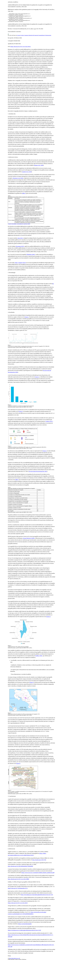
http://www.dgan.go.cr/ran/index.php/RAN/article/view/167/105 (37, 894)
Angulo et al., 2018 (27, 171)
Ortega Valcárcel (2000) (29, 538)
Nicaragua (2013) (20, 246)
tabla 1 (24, 193)
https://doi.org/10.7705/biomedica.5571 (18, 888)
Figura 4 (48, 616)
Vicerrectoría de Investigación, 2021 (38, 471)
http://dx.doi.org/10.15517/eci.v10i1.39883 (18, 879)
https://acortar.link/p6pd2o (25, 923)
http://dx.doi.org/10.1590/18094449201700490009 (20, 866)
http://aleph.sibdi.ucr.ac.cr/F (14, 958)
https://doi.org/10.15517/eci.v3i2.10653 (18, 903)
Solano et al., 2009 (38, 165)
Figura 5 (32, 682)
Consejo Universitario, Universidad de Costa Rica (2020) (19, 223)
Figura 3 (21, 411)
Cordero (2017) (49, 421)
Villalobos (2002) (30, 254)
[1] (53, 283)
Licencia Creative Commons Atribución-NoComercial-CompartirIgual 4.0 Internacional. (34, 35)
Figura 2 (37, 377)
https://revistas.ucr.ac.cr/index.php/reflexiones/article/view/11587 (24, 930)
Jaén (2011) (21, 238)
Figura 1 (27, 317)
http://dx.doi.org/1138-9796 (39, 860)
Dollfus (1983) (38, 655)
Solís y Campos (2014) (20, 262)
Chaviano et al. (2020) (17, 178)
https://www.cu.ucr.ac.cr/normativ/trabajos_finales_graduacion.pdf (37, 872)
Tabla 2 (17, 479)
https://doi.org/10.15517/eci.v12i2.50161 (20, 46)
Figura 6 (18, 763)
